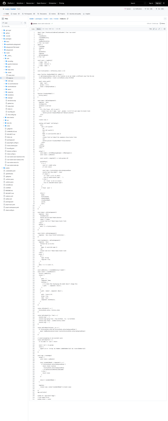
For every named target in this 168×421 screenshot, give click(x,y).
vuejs (7, 9)
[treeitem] (13, 78)
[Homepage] (4, 3)
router (13, 9)
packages (39, 19)
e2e (51, 19)
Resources (30, 3)
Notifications (138, 9)
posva (35, 23)
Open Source (41, 3)
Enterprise (52, 3)
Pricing (61, 3)
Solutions (20, 3)
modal (56, 19)
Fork (149, 9)
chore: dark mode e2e (44, 23)
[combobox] (14, 26)
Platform (11, 3)
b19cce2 (149, 23)
